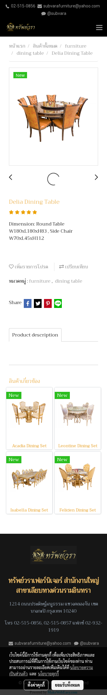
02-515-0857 (57, 623)
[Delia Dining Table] (53, 117)
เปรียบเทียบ (76, 267)
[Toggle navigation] (99, 28)
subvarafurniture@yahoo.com (71, 6)
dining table (68, 281)
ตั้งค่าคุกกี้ (36, 685)
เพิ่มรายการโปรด (31, 267)
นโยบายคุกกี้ (48, 673)
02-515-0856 (23, 6)
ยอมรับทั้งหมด (67, 685)
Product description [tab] (35, 335)
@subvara (56, 13)
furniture (40, 281)
